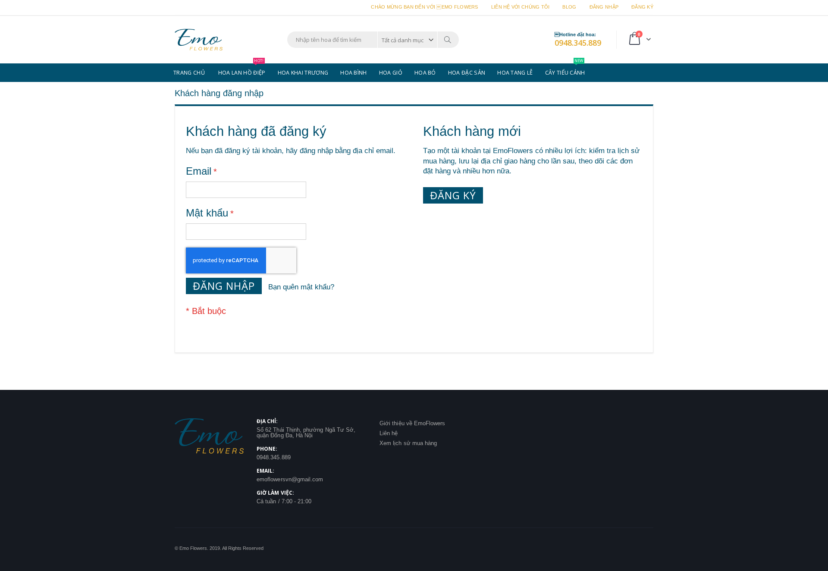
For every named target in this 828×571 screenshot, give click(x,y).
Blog (569, 6)
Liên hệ (389, 433)
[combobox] (373, 39)
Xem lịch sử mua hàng (408, 443)
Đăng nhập (604, 6)
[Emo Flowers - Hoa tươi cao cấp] (199, 39)
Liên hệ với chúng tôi (520, 6)
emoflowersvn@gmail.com (290, 479)
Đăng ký (642, 6)
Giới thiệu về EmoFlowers (412, 423)
